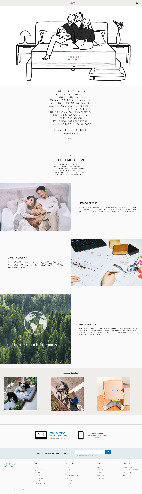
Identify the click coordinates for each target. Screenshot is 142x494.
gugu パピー (38, 475)
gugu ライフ (69, 480)
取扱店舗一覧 (100, 472)
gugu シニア (38, 470)
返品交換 (99, 467)
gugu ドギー (38, 467)
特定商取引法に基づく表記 (130, 467)
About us (68, 472)
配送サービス (100, 470)
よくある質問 (100, 475)
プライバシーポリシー (129, 472)
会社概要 (68, 470)
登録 (108, 452)
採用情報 (125, 475)
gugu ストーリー (70, 478)
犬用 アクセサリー (40, 483)
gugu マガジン (69, 483)
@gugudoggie (74, 373)
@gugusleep (67, 373)
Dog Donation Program (72, 475)
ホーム (67, 467)
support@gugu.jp (57, 433)
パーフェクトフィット (41, 478)
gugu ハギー (38, 472)
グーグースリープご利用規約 (130, 470)
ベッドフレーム (39, 480)
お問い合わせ (100, 478)
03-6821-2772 (97, 433)
